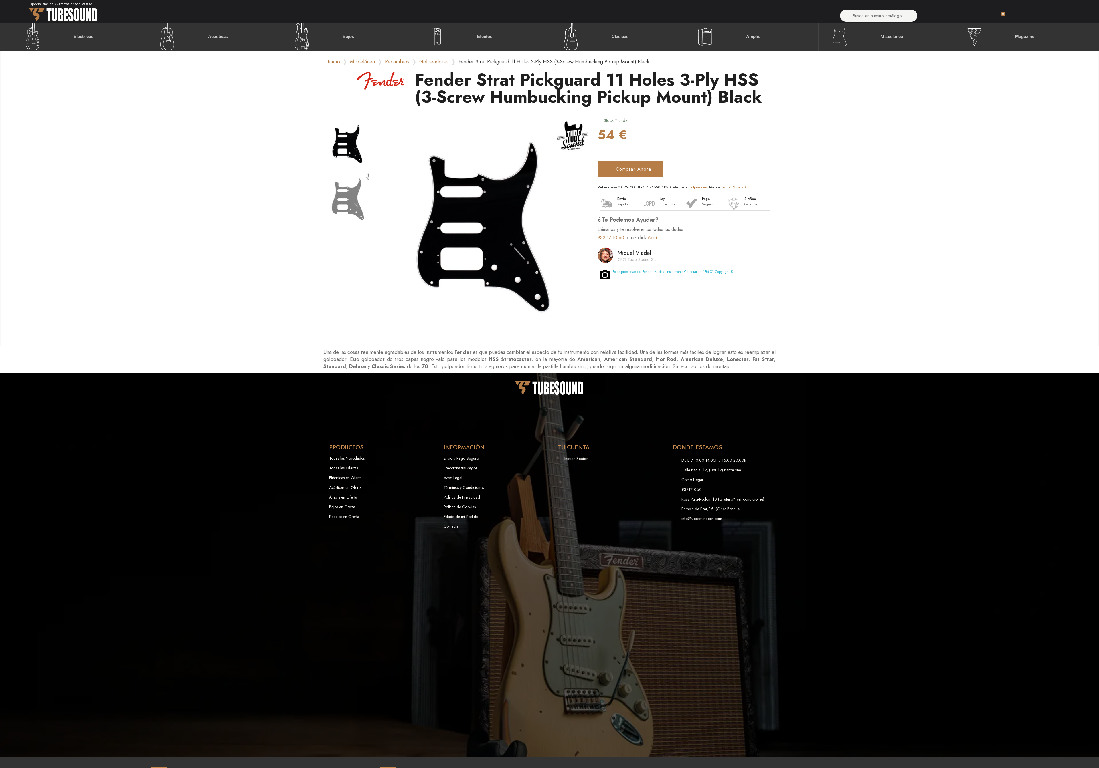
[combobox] (879, 15)
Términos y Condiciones (464, 487)
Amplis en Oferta (343, 497)
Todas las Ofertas (343, 468)
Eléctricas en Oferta (345, 478)
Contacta (451, 526)
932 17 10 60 (611, 237)
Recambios (397, 62)
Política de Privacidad (462, 497)
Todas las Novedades (347, 458)
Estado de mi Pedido (461, 516)
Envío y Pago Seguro (461, 458)
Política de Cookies (460, 507)
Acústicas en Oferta (345, 487)
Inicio (334, 62)
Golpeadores (433, 62)
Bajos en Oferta (342, 507)
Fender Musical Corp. (737, 187)
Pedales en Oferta (344, 516)
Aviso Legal (453, 478)
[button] (1000, 17)
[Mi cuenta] (953, 17)
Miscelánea (362, 62)
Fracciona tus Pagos (460, 468)
